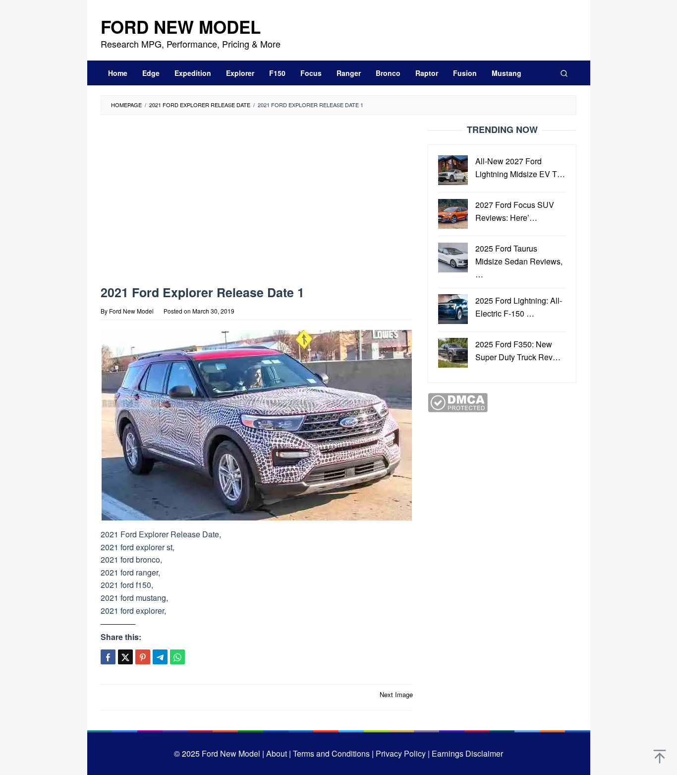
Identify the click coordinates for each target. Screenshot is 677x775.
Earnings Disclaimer (466, 753)
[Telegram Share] (160, 656)
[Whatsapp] (177, 656)
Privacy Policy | (402, 753)
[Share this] (108, 656)
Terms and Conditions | (332, 753)
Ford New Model (181, 26)
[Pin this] (142, 656)
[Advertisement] (257, 202)
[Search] (564, 73)
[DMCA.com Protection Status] (458, 401)
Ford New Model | (233, 753)
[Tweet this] (125, 656)
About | (278, 753)
